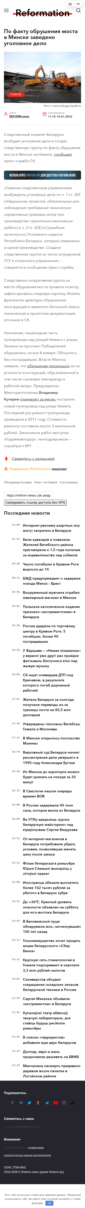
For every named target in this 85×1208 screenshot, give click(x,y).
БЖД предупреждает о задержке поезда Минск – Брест (51, 581)
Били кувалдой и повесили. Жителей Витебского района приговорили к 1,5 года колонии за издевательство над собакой (51, 547)
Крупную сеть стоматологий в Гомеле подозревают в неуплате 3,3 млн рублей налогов (51, 965)
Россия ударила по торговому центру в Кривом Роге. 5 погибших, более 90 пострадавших (49, 633)
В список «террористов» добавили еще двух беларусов (49, 1039)
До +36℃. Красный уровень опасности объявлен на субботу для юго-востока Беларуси (50, 907)
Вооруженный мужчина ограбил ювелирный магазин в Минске (51, 595)
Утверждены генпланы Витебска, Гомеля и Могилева (51, 726)
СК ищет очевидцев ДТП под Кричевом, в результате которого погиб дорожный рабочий (48, 682)
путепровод (69, 482)
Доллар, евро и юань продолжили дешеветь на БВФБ (51, 1054)
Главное (15, 94)
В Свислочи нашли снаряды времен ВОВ (47, 793)
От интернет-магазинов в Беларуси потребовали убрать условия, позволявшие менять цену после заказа (49, 846)
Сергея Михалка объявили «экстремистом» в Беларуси (47, 1001)
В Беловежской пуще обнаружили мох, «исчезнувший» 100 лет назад (52, 926)
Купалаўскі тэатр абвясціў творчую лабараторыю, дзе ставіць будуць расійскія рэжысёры (47, 1020)
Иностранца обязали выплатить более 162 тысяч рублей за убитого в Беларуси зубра (50, 888)
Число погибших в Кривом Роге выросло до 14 (51, 566)
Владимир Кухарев (19, 482)
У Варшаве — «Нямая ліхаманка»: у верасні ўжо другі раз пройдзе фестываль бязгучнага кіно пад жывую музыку (52, 658)
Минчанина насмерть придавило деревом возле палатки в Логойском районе (51, 1071)
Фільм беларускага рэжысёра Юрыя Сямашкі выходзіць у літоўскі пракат (49, 868)
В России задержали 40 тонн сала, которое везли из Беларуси (51, 807)
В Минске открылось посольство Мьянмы (51, 740)
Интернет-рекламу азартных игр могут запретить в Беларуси (51, 528)
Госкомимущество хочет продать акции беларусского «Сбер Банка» (51, 946)
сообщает (63, 154)
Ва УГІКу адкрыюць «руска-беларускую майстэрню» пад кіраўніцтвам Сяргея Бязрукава (50, 825)
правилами (36, 1147)
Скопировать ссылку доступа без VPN (35, 502)
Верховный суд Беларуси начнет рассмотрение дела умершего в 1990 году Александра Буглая (51, 757)
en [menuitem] (78, 3)
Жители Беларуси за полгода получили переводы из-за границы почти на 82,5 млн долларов (48, 707)
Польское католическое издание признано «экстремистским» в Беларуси (51, 612)
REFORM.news (19, 116)
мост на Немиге (46, 482)
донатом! (59, 469)
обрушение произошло (48, 366)
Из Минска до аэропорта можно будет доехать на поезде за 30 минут (51, 777)
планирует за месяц (38, 399)
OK (49, 1203)
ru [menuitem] (70, 3)
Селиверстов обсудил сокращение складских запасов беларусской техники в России (50, 985)
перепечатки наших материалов (27, 1155)
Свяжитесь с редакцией (33, 458)
